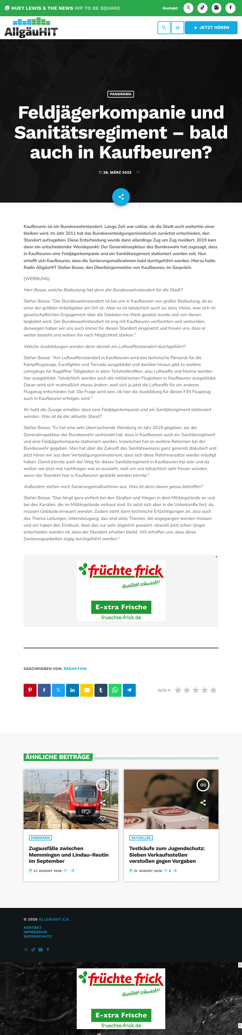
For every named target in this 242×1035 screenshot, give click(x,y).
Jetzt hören (211, 27)
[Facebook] (230, 8)
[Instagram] (217, 8)
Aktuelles (141, 838)
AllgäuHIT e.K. (54, 919)
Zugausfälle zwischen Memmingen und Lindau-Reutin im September (69, 854)
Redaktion (75, 669)
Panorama (121, 94)
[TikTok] (202, 8)
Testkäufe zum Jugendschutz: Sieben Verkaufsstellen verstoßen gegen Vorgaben (167, 854)
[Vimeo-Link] (31, 27)
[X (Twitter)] (189, 8)
